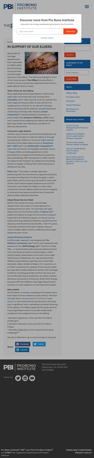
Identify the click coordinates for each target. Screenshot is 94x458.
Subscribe (70, 31)
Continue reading (47, 38)
